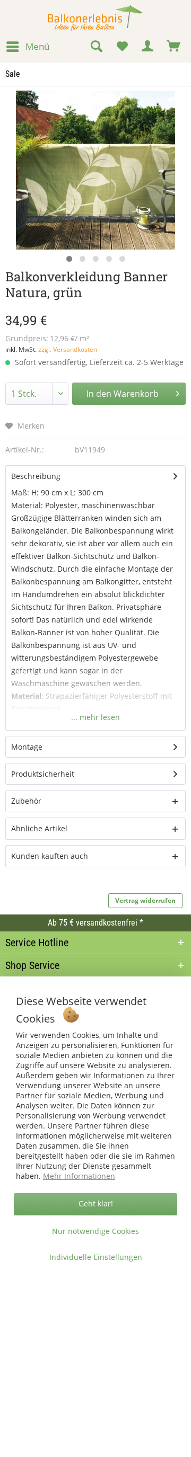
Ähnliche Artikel (39, 828)
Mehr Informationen (79, 1176)
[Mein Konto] (148, 46)
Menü (37, 46)
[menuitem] (27, 46)
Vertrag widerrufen (145, 900)
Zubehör (26, 801)
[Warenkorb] (174, 46)
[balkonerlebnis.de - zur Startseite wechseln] (95, 18)
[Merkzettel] (122, 46)
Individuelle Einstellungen (95, 1257)
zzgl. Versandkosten (67, 349)
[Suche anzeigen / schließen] (96, 46)
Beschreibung (35, 476)
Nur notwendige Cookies (95, 1231)
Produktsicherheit (42, 774)
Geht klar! (96, 1203)
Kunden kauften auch (49, 856)
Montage (26, 747)
